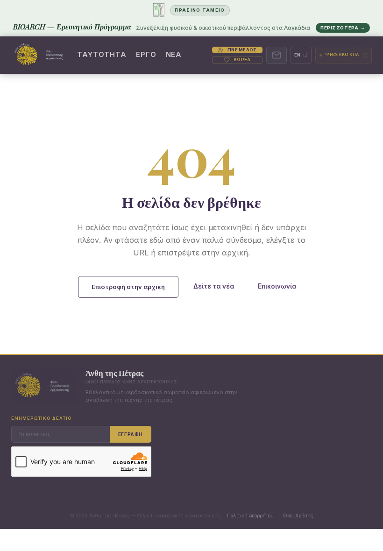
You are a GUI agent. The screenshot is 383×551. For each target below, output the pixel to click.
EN (297, 54)
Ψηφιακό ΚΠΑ (342, 54)
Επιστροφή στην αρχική (128, 286)
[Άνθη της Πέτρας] (41, 55)
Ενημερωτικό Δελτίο (41, 418)
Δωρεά (242, 59)
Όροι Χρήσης (298, 515)
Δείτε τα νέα (213, 286)
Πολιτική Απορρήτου (250, 515)
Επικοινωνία (277, 286)
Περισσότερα (342, 27)
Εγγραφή (130, 434)
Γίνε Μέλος (242, 49)
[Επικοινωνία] (276, 55)
